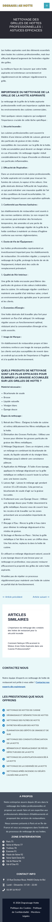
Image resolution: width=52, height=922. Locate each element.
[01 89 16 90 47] (11, 890)
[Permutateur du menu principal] (47, 5)
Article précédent (12, 597)
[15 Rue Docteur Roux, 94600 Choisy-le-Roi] (23, 880)
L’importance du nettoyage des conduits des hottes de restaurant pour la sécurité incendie (26, 631)
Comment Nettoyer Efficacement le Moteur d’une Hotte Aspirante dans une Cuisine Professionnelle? (25, 646)
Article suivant (41, 597)
